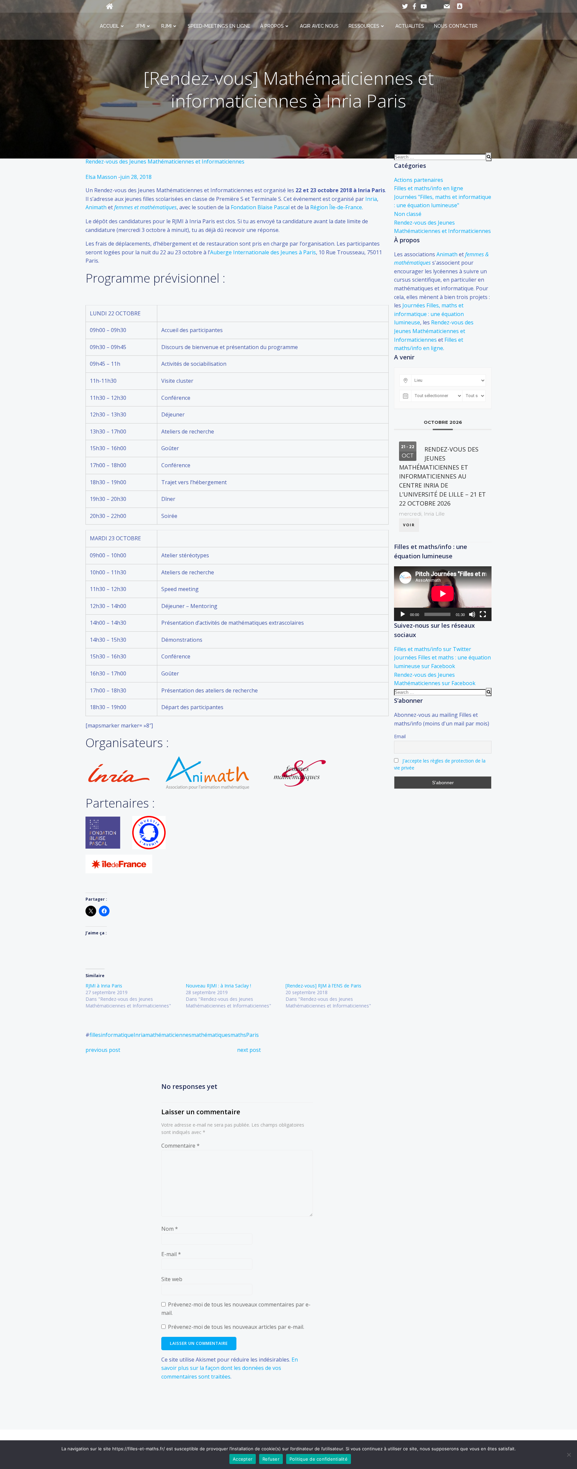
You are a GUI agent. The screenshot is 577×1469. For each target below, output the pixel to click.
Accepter (242, 1459)
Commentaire (180, 1145)
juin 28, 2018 (136, 177)
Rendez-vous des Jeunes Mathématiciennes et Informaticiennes (164, 161)
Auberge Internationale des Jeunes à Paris (263, 252)
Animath (96, 207)
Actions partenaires (418, 180)
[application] (443, 593)
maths (238, 1035)
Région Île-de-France (336, 207)
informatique (117, 1035)
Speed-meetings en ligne (219, 26)
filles (95, 1035)
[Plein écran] (482, 614)
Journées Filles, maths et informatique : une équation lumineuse (429, 314)
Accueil (109, 26)
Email (400, 736)
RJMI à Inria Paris (103, 985)
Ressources (364, 26)
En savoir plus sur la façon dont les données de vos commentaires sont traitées (229, 1368)
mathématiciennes (168, 1035)
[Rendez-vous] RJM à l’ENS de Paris (323, 985)
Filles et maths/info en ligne (428, 188)
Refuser (270, 1459)
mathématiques (210, 1035)
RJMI (166, 26)
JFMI (140, 26)
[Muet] (472, 614)
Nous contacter (455, 26)
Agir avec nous (319, 26)
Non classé (407, 214)
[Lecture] (402, 614)
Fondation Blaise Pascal (260, 207)
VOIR (409, 524)
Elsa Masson (101, 177)
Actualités (409, 26)
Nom (169, 1228)
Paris (252, 1035)
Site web (171, 1279)
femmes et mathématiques (145, 207)
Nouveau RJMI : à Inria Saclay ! (218, 985)
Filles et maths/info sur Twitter (432, 649)
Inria (371, 199)
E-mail (171, 1254)
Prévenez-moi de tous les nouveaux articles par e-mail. (236, 1327)
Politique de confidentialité (319, 1459)
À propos (272, 26)
